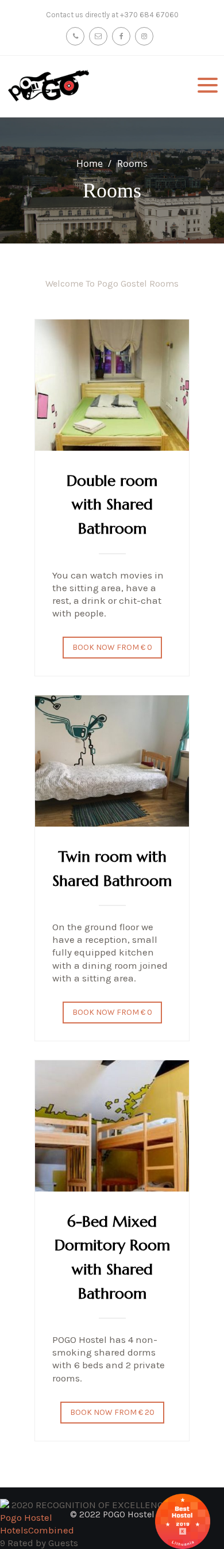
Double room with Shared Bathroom (112, 504)
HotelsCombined (37, 1530)
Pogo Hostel (26, 1517)
